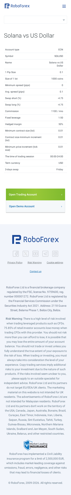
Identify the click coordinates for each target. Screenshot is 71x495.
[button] (17, 6)
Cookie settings (55, 262)
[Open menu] (64, 6)
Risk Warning (35, 262)
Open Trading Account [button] (23, 194)
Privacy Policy (14, 262)
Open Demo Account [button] (22, 206)
